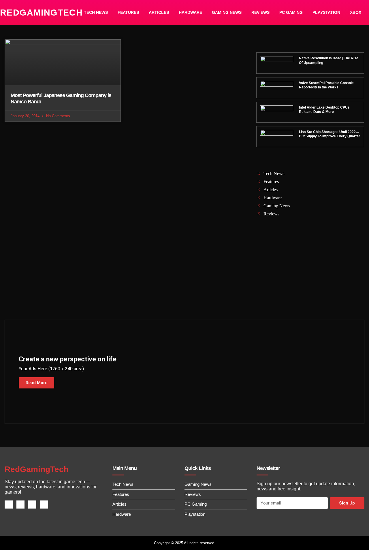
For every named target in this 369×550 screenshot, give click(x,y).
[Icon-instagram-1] (32, 504)
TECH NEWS (96, 12)
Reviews (260, 12)
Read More (36, 382)
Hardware (190, 12)
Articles (159, 12)
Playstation (326, 12)
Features (128, 12)
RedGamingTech (41, 12)
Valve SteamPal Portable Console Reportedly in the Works (326, 85)
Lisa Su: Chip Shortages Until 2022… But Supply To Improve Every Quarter (329, 134)
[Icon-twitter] (20, 504)
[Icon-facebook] (9, 504)
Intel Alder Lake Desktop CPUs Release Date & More (324, 109)
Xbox (355, 12)
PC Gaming (291, 12)
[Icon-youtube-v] (44, 504)
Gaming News (227, 12)
